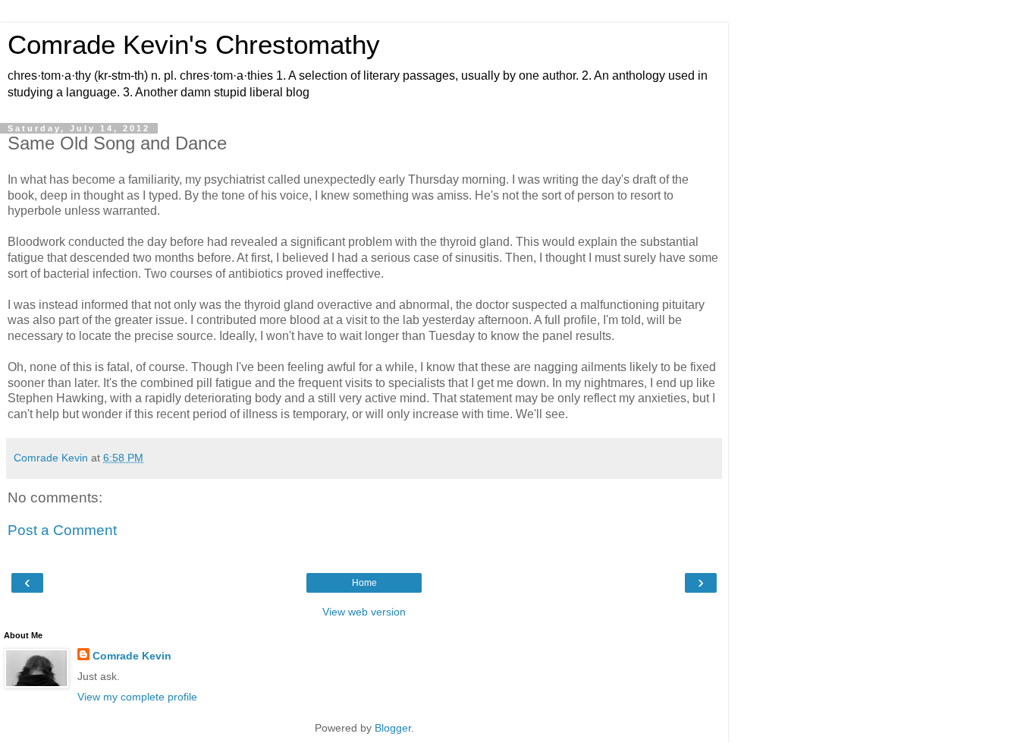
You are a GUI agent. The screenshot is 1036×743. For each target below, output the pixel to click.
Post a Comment (62, 530)
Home (364, 583)
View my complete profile (137, 697)
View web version (364, 612)
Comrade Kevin (132, 656)
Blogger (393, 728)
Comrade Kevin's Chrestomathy (194, 44)
